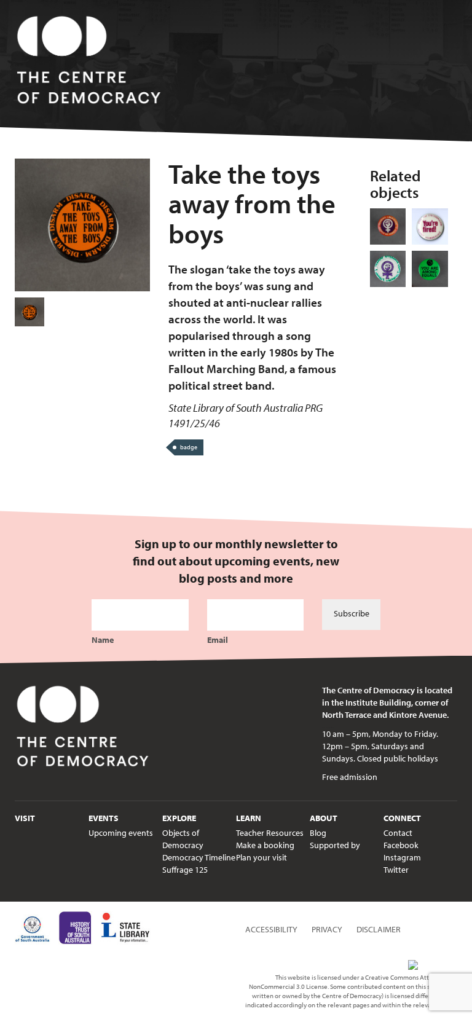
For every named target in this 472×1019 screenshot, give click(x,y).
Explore (179, 818)
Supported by (335, 845)
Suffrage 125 (185, 869)
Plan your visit (261, 857)
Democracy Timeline (198, 857)
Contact (398, 832)
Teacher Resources (270, 832)
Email (217, 639)
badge (188, 447)
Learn (248, 818)
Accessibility (271, 929)
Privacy (327, 929)
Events (103, 818)
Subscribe (351, 613)
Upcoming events (120, 832)
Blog (318, 832)
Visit (25, 818)
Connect (402, 818)
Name (103, 639)
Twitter (396, 869)
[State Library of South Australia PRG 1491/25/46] (29, 312)
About (323, 818)
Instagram (402, 857)
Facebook (401, 845)
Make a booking (265, 845)
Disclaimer (378, 929)
